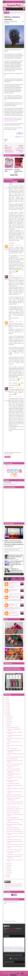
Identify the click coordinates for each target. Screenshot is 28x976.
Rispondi (7, 188)
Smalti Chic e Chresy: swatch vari (13, 810)
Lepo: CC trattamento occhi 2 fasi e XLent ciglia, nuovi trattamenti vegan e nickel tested (16, 563)
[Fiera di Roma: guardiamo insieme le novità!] (10, 163)
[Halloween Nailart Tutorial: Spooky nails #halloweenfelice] (14, 654)
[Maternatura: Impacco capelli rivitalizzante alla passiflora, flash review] (7, 557)
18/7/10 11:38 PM (19, 245)
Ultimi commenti (7, 578)
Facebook (20, 181)
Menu (4, 2)
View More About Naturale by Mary (14, 574)
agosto (8, 723)
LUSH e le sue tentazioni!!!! (12, 748)
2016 (7, 703)
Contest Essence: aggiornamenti (13, 812)
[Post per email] (5, 141)
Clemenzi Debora (13, 884)
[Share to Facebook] (9, 159)
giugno (8, 863)
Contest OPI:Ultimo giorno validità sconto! (15, 854)
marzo (8, 868)
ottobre (8, 719)
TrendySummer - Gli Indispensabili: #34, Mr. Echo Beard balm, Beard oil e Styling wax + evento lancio (16, 571)
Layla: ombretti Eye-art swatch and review (15, 756)
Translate (13, 484)
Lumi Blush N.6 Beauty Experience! (13, 741)
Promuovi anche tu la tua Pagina (10, 921)
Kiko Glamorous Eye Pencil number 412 (14, 839)
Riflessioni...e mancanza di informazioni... (12, 18)
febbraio (8, 870)
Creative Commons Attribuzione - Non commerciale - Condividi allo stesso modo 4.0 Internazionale (13, 887)
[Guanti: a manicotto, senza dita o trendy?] (19, 163)
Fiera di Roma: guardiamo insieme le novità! (9, 171)
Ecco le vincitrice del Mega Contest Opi (14, 849)
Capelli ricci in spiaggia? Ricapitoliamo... (14, 794)
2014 (7, 706)
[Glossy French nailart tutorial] (14, 641)
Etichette (21, 578)
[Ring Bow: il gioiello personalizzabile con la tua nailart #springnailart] (14, 628)
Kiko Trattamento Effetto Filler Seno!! (14, 829)
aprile (8, 867)
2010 (7, 714)
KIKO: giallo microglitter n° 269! (13, 817)
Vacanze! (8, 743)
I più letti (14, 578)
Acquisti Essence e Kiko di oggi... (13, 822)
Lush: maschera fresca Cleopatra (13, 783)
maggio (8, 865)
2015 (7, 705)
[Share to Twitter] (11, 159)
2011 (7, 712)
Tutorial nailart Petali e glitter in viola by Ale (15, 808)
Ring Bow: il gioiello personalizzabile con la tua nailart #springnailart (14, 630)
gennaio (8, 872)
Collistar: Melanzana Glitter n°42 (13, 827)
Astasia (22, 136)
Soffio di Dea (11, 275)
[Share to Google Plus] (12, 159)
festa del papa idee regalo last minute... (14, 590)
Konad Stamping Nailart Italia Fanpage (11, 901)
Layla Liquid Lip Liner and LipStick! (13, 768)
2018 (7, 699)
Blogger (15, 181)
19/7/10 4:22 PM (19, 396)
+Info (22, 973)
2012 (7, 710)
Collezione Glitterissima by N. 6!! (13, 727)
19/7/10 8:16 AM (19, 387)
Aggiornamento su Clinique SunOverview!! (15, 796)
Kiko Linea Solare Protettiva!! (12, 758)
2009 (7, 875)
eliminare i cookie (13, 974)
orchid (10, 396)
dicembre (9, 716)
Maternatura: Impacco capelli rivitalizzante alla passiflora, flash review (16, 556)
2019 (7, 697)
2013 (7, 708)
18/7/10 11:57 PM (19, 321)
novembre (9, 718)
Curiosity (10, 21)
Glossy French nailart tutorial (11, 644)
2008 (7, 876)
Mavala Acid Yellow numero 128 (13, 806)
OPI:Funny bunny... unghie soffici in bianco (15, 844)
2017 (7, 701)
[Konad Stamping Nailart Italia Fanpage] (8, 903)
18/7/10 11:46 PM (19, 275)
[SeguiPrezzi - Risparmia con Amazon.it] (14, 465)
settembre (9, 721)
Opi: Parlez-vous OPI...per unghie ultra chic (15, 831)
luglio (8, 725)
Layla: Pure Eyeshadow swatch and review (15, 801)
